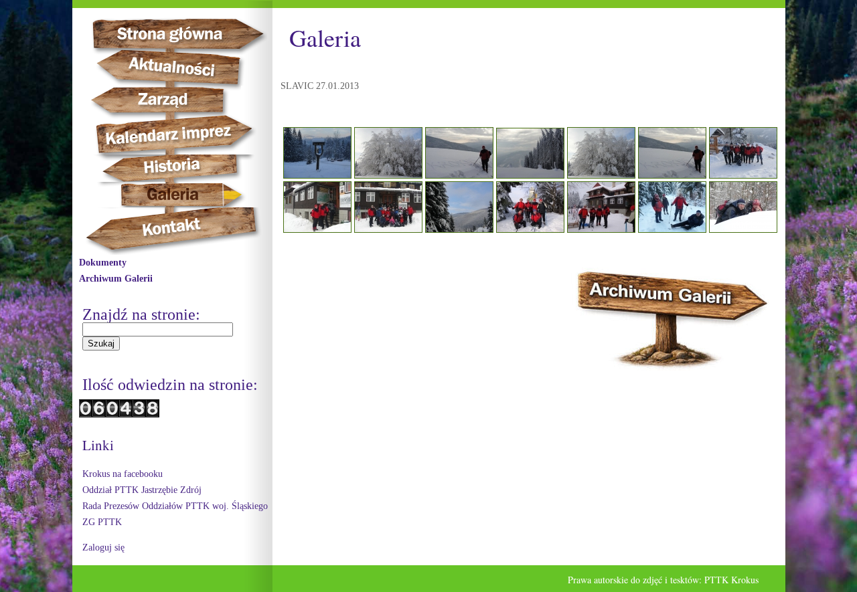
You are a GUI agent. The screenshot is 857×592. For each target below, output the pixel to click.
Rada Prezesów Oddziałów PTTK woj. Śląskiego (175, 506)
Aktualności (176, 68)
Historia (186, 168)
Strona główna (190, 33)
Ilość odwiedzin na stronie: (170, 384)
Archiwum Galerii (116, 279)
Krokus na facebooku (122, 474)
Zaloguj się (103, 547)
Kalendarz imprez (180, 135)
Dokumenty (103, 263)
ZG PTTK (102, 522)
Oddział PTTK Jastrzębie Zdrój (142, 490)
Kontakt (179, 231)
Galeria (173, 194)
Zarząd (173, 100)
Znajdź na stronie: (141, 314)
